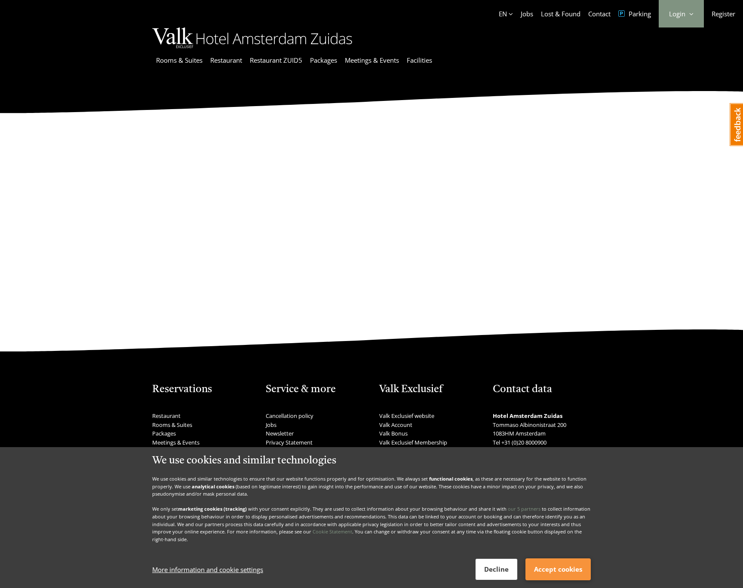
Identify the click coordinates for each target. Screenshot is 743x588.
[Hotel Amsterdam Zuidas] (252, 49)
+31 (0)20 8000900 (524, 442)
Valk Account (395, 425)
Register (723, 13)
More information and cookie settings (207, 569)
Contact (599, 13)
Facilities (419, 60)
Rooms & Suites (179, 60)
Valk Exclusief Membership (413, 442)
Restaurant (226, 60)
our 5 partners (524, 509)
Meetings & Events (372, 60)
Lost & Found (560, 13)
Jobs (527, 13)
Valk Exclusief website (406, 416)
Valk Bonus (393, 433)
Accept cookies (558, 569)
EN (503, 13)
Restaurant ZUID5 (276, 60)
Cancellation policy (289, 416)
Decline (496, 569)
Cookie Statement (332, 531)
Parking (639, 13)
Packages (323, 60)
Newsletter (280, 433)
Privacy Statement (289, 442)
